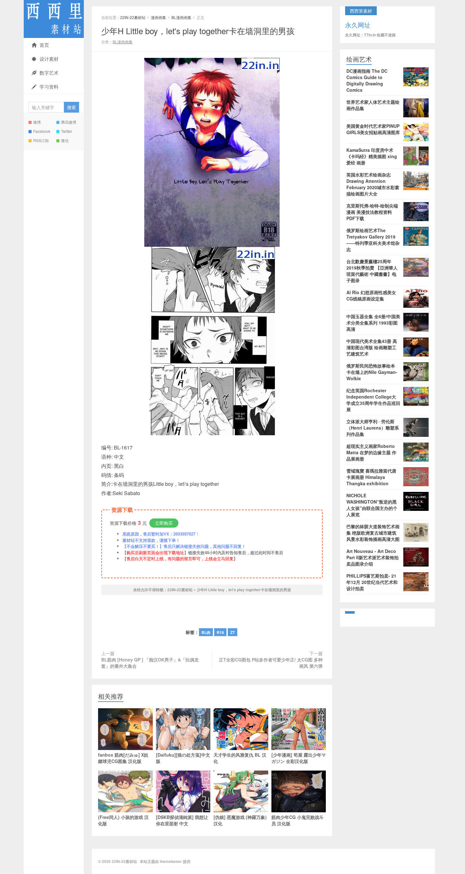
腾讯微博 (68, 122)
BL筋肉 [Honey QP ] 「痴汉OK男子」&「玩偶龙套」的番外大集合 (150, 662)
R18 (220, 632)
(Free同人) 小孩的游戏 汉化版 (123, 820)
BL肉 (206, 632)
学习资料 (49, 86)
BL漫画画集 (181, 17)
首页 (44, 44)
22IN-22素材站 (54, 19)
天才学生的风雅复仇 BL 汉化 (240, 758)
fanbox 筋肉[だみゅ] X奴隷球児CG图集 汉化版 (123, 758)
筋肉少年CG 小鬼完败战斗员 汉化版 (297, 820)
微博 (37, 122)
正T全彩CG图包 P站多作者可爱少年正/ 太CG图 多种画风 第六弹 (271, 662)
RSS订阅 (41, 140)
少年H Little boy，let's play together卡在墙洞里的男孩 (197, 30)
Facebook (41, 131)
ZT (232, 632)
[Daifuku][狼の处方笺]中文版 (183, 758)
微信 (65, 140)
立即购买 (164, 523)
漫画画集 (158, 17)
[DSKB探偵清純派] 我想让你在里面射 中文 (182, 820)
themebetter (171, 861)
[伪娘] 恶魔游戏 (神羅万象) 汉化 (240, 820)
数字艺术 (49, 72)
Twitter (66, 131)
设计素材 (49, 58)
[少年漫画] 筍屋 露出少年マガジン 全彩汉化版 (298, 758)
